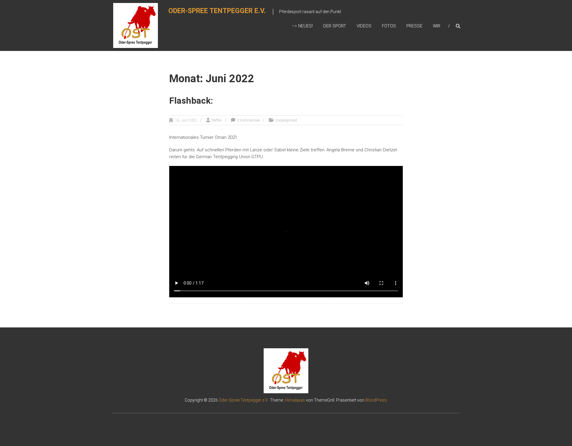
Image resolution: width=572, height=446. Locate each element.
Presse (414, 26)
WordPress (376, 400)
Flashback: (191, 100)
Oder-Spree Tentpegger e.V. (217, 11)
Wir (436, 26)
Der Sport (334, 26)
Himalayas (295, 400)
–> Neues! (302, 26)
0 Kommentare (248, 120)
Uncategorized (286, 120)
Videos (364, 26)
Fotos (389, 26)
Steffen (217, 120)
